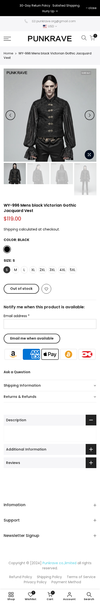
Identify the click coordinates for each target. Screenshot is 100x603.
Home (8, 53)
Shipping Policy (49, 576)
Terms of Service (81, 576)
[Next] (89, 115)
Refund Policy (20, 576)
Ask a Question (17, 372)
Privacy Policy (35, 582)
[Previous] (10, 115)
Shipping (11, 229)
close (10, 8)
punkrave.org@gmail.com (56, 21)
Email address (17, 315)
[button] (50, 385)
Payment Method (66, 582)
